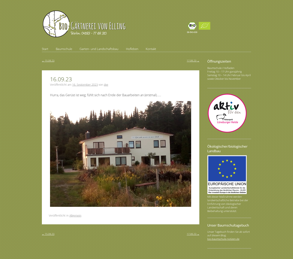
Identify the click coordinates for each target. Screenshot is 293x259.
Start (45, 49)
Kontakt (151, 49)
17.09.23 (193, 60)
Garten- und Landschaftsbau (99, 49)
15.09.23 (48, 60)
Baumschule (64, 49)
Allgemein (75, 215)
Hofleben (132, 49)
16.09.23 (61, 79)
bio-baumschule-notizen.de (223, 239)
